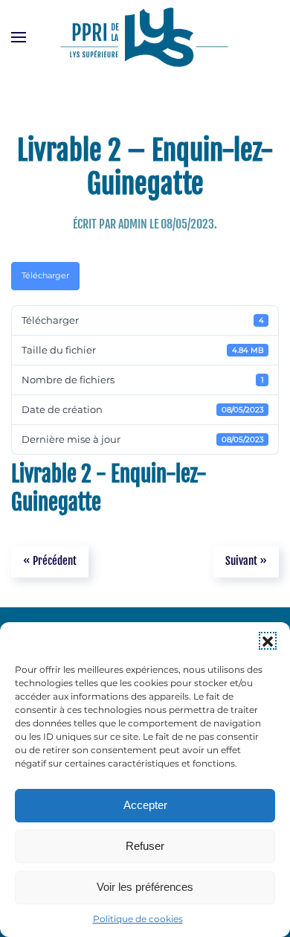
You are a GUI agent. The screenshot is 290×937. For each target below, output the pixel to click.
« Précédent (50, 561)
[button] (267, 640)
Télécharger (45, 275)
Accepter (145, 805)
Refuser (145, 846)
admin (132, 224)
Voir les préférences (145, 886)
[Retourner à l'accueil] (145, 37)
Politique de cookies (138, 918)
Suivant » (246, 561)
